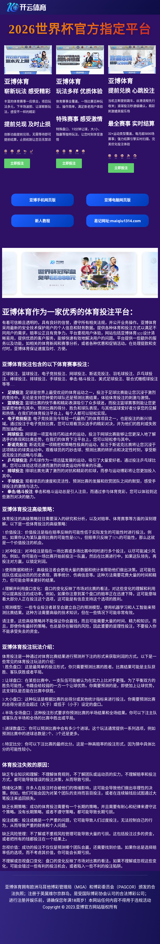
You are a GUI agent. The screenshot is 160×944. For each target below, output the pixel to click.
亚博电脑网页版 (117, 199)
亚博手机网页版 (42, 199)
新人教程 (42, 220)
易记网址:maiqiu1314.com (117, 220)
